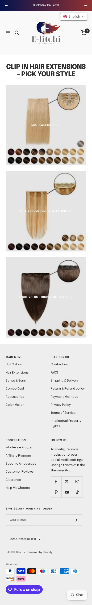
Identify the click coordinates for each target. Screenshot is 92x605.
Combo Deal (15, 388)
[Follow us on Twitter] (66, 481)
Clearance (13, 480)
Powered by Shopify (40, 552)
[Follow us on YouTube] (66, 492)
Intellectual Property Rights (66, 423)
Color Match (15, 404)
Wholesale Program (20, 447)
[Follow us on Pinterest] (56, 492)
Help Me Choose (18, 488)
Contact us (59, 364)
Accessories (15, 396)
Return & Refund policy (68, 388)
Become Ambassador (22, 463)
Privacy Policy (61, 404)
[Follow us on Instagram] (77, 481)
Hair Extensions (17, 372)
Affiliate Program (18, 455)
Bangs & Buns (16, 380)
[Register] (76, 520)
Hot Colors (14, 364)
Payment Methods (64, 396)
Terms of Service (63, 412)
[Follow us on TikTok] (77, 492)
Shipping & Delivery (65, 380)
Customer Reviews (19, 471)
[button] (73, 16)
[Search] (17, 33)
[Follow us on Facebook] (56, 481)
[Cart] (83, 32)
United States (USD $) (22, 539)
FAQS (54, 372)
